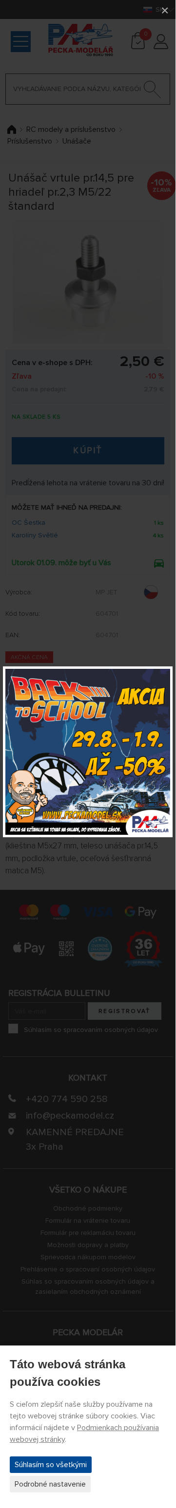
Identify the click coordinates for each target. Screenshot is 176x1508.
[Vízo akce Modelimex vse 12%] (87, 752)
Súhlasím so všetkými (51, 1465)
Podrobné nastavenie (50, 1484)
